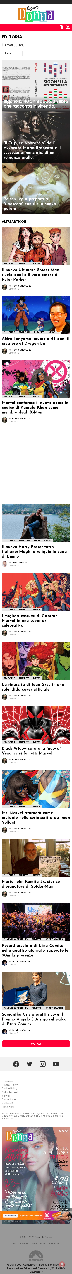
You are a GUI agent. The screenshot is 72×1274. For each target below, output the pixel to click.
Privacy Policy (10, 1084)
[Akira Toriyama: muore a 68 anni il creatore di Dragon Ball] (36, 315)
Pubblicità (7, 1103)
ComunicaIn (9, 1099)
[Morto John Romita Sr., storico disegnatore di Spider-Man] (36, 858)
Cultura (9, 332)
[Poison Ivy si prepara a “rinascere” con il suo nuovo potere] (36, 188)
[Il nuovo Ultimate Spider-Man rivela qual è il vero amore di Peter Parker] (36, 246)
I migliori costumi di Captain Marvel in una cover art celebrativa (30, 620)
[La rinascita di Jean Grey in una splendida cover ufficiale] (36, 661)
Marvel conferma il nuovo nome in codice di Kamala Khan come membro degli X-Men (35, 407)
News (36, 263)
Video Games (54, 939)
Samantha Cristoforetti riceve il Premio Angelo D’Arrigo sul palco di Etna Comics (34, 1019)
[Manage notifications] (62, 1264)
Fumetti (9, 45)
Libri (20, 45)
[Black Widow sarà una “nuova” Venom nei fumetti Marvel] (36, 725)
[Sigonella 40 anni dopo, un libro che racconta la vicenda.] (36, 86)
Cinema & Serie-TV (16, 939)
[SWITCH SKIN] (61, 27)
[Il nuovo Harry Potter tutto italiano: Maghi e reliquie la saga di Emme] (36, 523)
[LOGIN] (68, 27)
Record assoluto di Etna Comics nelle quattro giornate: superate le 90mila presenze (35, 950)
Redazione (8, 1081)
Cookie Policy (9, 1088)
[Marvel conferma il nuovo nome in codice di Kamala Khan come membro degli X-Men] (36, 379)
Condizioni (8, 1106)
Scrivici (6, 1095)
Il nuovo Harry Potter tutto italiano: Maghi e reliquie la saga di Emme (34, 551)
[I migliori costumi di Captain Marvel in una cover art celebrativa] (36, 592)
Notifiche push (10, 1092)
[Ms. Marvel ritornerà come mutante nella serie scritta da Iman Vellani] (36, 789)
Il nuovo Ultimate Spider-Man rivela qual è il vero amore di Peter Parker (30, 275)
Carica (36, 1044)
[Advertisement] (36, 465)
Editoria (9, 263)
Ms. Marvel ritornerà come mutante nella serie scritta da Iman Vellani (36, 817)
